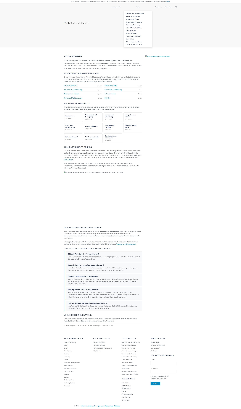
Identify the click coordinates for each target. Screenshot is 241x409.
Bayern (66, 345)
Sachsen (66, 377)
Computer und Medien (132, 19)
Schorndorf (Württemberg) (73, 98)
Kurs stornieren (126, 397)
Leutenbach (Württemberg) (73, 90)
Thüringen (67, 385)
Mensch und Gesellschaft (133, 36)
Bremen (66, 354)
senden (155, 383)
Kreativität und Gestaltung (133, 27)
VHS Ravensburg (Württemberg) (102, 348)
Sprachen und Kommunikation (135, 13)
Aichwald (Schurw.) (70, 85)
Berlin (65, 348)
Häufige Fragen (155, 342)
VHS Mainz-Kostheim (99, 345)
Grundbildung (130, 39)
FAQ (176, 7)
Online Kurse (168, 7)
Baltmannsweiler (110, 94)
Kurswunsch (154, 368)
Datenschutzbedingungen (158, 378)
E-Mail (153, 359)
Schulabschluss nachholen (134, 42)
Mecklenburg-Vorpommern (72, 362)
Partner (124, 391)
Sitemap (117, 406)
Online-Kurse (68, 160)
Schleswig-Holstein (69, 383)
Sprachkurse (158, 7)
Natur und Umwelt (131, 33)
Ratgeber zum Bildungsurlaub (126, 244)
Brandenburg (68, 351)
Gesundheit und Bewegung (134, 22)
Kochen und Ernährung (133, 25)
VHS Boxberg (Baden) (99, 342)
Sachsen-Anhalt (68, 380)
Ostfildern (107, 98)
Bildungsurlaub (126, 385)
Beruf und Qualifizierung (133, 16)
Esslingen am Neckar (71, 94)
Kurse (137, 7)
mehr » (168, 1)
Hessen (66, 359)
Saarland (66, 374)
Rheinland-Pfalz (68, 371)
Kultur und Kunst (131, 30)
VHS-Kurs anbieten (127, 394)
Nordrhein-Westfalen (70, 368)
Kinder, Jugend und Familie (134, 44)
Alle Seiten (154, 351)
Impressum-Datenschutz (105, 406)
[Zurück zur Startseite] (83, 25)
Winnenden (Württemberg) (113, 90)
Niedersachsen (68, 365)
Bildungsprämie (126, 388)
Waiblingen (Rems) (110, 85)
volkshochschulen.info (88, 406)
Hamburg (67, 356)
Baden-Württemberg (70, 342)
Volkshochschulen (116, 7)
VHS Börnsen (97, 351)
